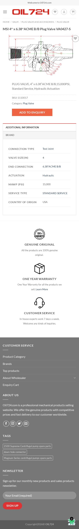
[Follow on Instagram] (13, 424)
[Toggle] (74, 377)
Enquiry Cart (11, 384)
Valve (15, 21)
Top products (11, 370)
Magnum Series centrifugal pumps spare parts (28, 458)
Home (6, 21)
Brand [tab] (10, 135)
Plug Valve (63, 21)
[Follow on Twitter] (19, 424)
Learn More (42, 289)
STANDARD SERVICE (55, 193)
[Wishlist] (55, 12)
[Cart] (73, 12)
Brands (7, 363)
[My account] (64, 12)
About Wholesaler (14, 378)
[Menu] (5, 11)
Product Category (14, 356)
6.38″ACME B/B (52, 166)
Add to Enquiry (32, 112)
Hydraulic (48, 175)
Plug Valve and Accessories (37, 21)
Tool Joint (48, 148)
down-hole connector (15, 452)
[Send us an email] (26, 424)
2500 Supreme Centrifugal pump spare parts (27, 446)
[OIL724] (30, 12)
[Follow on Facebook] (6, 424)
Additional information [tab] (22, 127)
